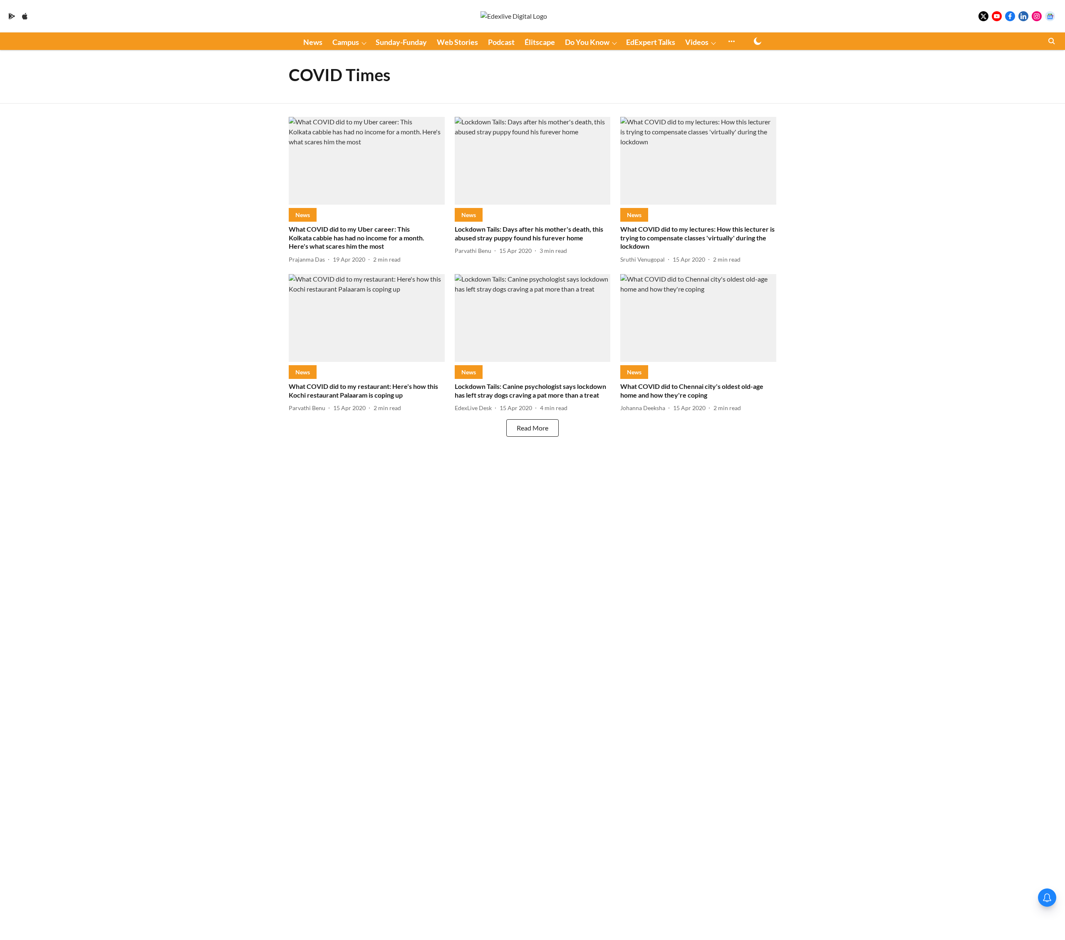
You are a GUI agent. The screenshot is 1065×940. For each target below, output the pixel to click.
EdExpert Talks (650, 42)
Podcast (501, 42)
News (312, 42)
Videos (696, 42)
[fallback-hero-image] (367, 161)
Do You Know (587, 42)
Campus (345, 42)
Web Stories (457, 42)
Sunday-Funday (401, 42)
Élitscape (540, 42)
